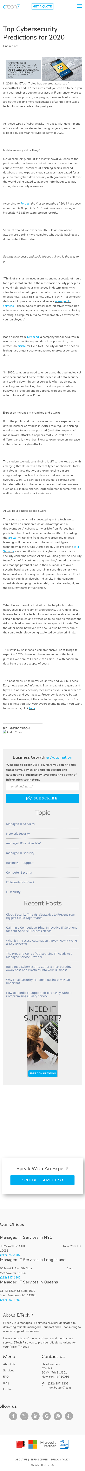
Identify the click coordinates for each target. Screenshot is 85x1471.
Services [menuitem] (8, 1370)
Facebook (13, 1416)
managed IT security (20, 853)
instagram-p (58, 1416)
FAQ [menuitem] (6, 1377)
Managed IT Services (20, 824)
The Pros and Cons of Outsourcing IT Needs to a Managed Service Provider (39, 955)
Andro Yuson (19, 728)
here (32, 708)
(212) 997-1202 (10, 1255)
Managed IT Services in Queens (29, 1282)
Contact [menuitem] (8, 1389)
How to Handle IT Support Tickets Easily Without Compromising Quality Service (39, 994)
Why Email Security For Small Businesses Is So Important (38, 981)
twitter (24, 1416)
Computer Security (19, 872)
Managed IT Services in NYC (26, 1237)
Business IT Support (20, 863)
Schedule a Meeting (42, 1180)
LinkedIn (21, 46)
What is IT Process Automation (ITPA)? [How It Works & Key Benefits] (42, 942)
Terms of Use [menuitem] (39, 1459)
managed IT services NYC (23, 843)
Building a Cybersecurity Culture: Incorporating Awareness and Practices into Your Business (39, 968)
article (22, 346)
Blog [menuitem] (6, 1383)
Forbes (25, 204)
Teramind (33, 337)
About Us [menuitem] (9, 1364)
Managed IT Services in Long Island (33, 1260)
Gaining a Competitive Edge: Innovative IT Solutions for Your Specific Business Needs (41, 929)
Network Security (18, 833)
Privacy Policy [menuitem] (60, 1459)
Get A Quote (42, 6)
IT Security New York (20, 882)
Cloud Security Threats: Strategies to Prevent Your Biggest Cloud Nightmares (40, 916)
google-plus (46, 1416)
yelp (69, 1416)
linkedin (35, 1416)
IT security (13, 892)
